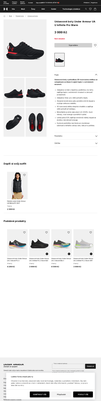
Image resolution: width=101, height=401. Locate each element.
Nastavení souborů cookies (12, 400)
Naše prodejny (6, 2)
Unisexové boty (33, 16)
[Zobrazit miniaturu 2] (36, 92)
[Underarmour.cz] (6, 9)
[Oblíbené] (90, 9)
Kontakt (30, 2)
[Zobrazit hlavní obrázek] (25, 48)
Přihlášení (86, 2)
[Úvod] (4, 16)
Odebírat (90, 366)
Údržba (57, 143)
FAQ (5, 397)
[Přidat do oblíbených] (24, 175)
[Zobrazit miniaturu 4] (36, 122)
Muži (10, 16)
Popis (56, 75)
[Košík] (95, 9)
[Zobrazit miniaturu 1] (14, 92)
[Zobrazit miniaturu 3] (14, 122)
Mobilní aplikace (22, 2)
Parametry (58, 136)
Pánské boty (20, 16)
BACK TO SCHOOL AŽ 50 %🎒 (50, 2)
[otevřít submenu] (16, 9)
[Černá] (59, 59)
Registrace (94, 2)
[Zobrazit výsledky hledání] (86, 9)
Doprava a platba (14, 2)
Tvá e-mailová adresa (60, 363)
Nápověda (39, 2)
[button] (95, 45)
